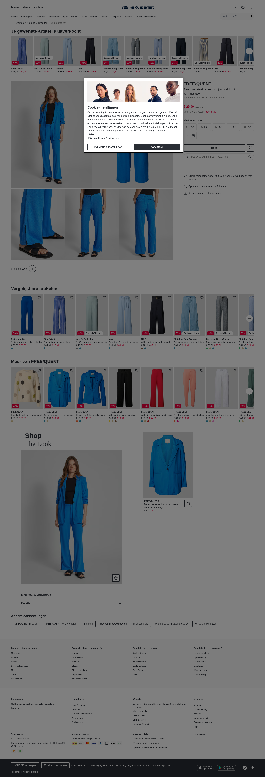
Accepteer (156, 147)
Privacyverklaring (96, 138)
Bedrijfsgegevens (114, 138)
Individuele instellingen (108, 147)
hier (168, 130)
